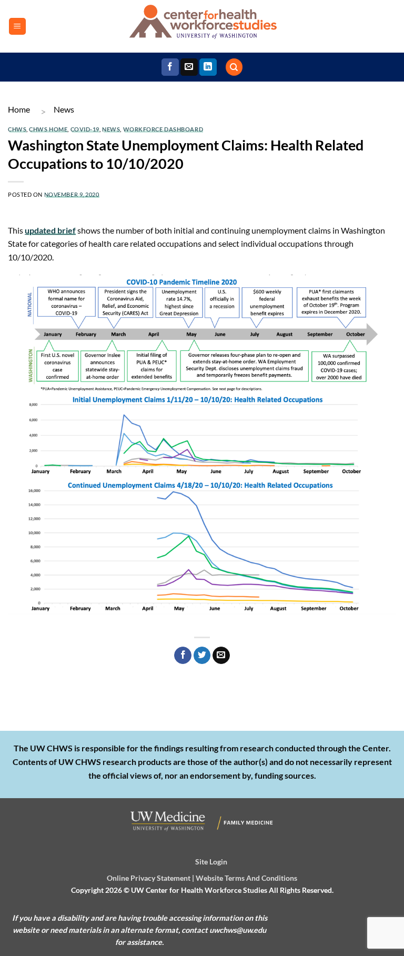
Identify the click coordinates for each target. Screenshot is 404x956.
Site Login (211, 861)
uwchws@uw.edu (237, 929)
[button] (17, 26)
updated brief (50, 230)
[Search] (234, 67)
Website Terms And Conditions (246, 877)
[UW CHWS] (202, 26)
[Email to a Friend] (221, 656)
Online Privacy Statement (148, 877)
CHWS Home (48, 129)
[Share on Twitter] (202, 656)
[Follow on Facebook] (170, 67)
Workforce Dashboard (163, 129)
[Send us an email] (189, 67)
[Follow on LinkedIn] (208, 67)
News (64, 109)
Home (19, 109)
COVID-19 (84, 129)
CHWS (17, 129)
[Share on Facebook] (182, 656)
